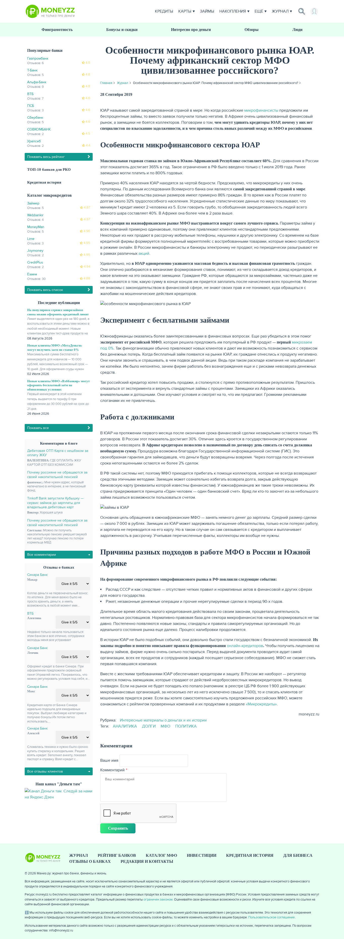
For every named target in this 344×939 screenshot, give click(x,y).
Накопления (232, 11)
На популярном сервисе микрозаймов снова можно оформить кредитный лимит (58, 312)
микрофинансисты (261, 110)
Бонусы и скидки (121, 29)
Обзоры (252, 29)
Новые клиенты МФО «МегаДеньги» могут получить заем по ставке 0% (54, 348)
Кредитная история (44, 182)
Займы (207, 11)
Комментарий (112, 770)
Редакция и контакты (147, 861)
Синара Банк (37, 575)
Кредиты (164, 11)
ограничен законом (158, 900)
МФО (165, 726)
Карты (184, 11)
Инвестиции (201, 855)
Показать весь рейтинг (46, 157)
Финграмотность (57, 29)
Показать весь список (45, 290)
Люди (297, 29)
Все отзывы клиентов (45, 771)
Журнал (280, 11)
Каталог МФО (161, 855)
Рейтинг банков (117, 855)
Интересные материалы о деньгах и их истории (163, 720)
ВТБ (30, 613)
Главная (106, 83)
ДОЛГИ (149, 726)
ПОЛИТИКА (186, 726)
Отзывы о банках (90, 861)
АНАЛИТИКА (125, 726)
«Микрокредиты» (261, 704)
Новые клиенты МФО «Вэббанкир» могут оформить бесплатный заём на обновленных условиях (58, 385)
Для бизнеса (298, 855)
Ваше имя (109, 760)
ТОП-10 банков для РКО (49, 169)
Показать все (38, 428)
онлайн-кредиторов (245, 645)
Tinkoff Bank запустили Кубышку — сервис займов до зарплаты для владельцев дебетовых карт (55, 502)
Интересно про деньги (191, 29)
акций (144, 253)
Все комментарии (41, 554)
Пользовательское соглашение (271, 917)
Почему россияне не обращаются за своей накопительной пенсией (57, 474)
